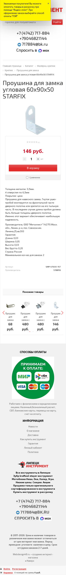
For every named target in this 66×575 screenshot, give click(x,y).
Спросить (25, 50)
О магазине (33, 430)
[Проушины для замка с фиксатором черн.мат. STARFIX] (25, 305)
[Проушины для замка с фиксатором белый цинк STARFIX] (41, 305)
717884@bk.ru (35, 44)
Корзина (8, 572)
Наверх (30, 560)
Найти (57, 22)
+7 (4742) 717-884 (33, 33)
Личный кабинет (33, 447)
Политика (33, 451)
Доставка (33, 434)
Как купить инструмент (33, 439)
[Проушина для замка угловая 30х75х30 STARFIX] (10, 305)
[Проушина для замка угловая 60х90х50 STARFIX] (56, 305)
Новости (33, 426)
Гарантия (33, 443)
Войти (7, 569)
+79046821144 (33, 38)
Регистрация (19, 569)
